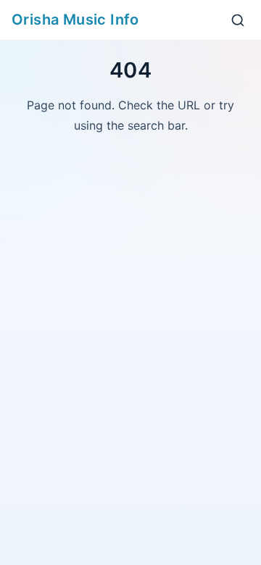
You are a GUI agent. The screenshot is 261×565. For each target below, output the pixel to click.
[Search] (237, 20)
